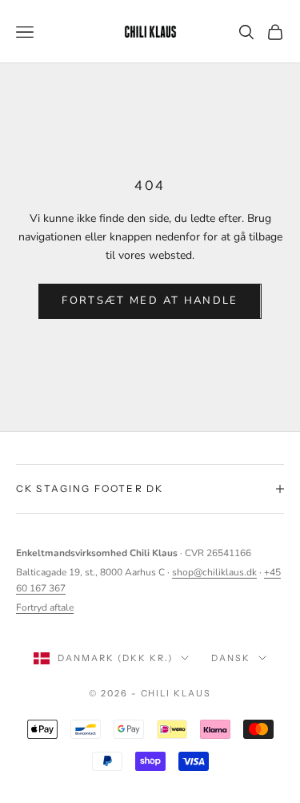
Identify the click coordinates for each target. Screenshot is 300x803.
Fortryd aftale (45, 607)
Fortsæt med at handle (150, 300)
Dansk (230, 658)
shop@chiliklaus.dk (214, 572)
